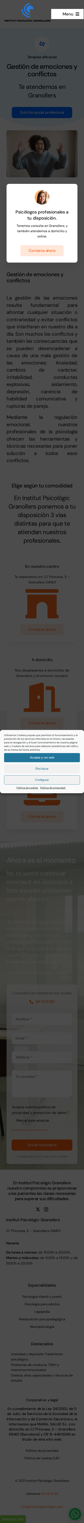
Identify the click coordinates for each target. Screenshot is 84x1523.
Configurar (42, 779)
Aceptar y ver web (42, 757)
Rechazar (42, 768)
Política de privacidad (52, 787)
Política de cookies (27, 787)
